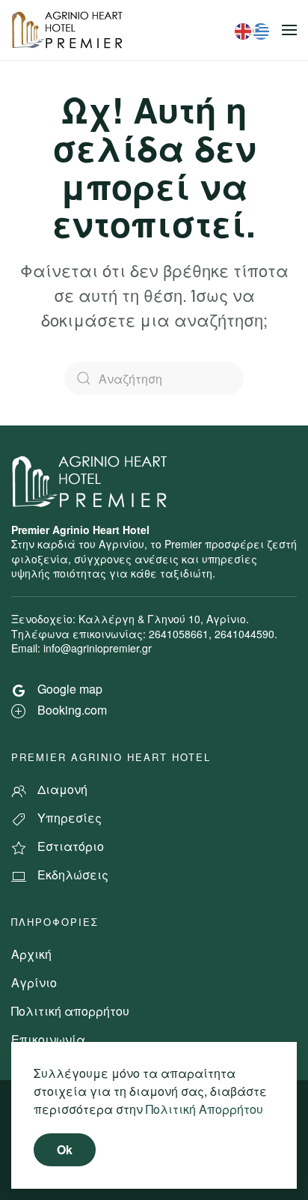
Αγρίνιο (34, 982)
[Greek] (262, 29)
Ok (65, 1149)
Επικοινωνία (48, 1039)
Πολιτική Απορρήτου (204, 1109)
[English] (244, 29)
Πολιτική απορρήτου (70, 1010)
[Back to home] (69, 30)
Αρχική (31, 954)
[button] (289, 30)
